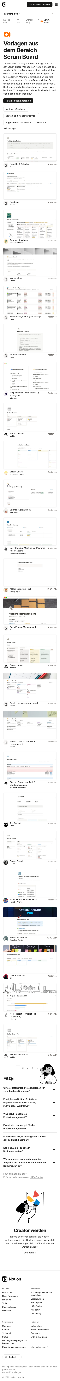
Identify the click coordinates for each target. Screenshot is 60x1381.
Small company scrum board (24, 703)
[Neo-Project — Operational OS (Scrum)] (30, 997)
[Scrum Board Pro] (30, 921)
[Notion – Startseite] (4, 4)
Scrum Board (16, 471)
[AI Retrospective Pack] (30, 572)
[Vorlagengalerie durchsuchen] (53, 14)
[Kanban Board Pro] (30, 1038)
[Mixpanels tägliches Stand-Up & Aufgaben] (30, 376)
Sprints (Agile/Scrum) (20, 509)
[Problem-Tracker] (30, 338)
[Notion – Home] (30, 1279)
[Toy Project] (30, 807)
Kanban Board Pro (19, 1054)
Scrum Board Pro (18, 937)
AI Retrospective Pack (20, 589)
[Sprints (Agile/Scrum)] (30, 493)
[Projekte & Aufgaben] (30, 147)
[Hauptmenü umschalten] (56, 4)
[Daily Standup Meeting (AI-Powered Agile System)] (30, 531)
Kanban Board (17, 433)
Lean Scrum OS (17, 975)
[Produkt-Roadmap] (30, 224)
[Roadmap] (30, 186)
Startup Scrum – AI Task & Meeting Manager (22, 783)
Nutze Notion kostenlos (18, 100)
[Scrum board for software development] (30, 725)
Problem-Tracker (18, 354)
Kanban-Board (17, 278)
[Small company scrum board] (30, 687)
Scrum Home (16, 665)
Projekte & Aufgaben (20, 164)
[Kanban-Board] (30, 262)
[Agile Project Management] (30, 611)
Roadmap (14, 202)
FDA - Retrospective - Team (23, 899)
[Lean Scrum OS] (30, 959)
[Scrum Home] (30, 649)
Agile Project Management (23, 627)
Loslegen (30, 1252)
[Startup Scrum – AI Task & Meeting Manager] (30, 766)
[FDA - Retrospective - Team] (30, 883)
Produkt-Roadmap (19, 240)
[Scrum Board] (30, 455)
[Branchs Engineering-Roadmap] (30, 300)
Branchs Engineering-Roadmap (25, 316)
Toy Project (15, 823)
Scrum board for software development (22, 742)
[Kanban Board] (30, 417)
